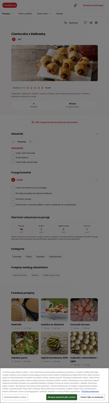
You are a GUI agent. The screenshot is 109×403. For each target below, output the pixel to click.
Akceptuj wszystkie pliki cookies (62, 397)
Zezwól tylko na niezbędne (91, 397)
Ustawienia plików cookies (15, 397)
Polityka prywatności (90, 391)
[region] (54, 385)
